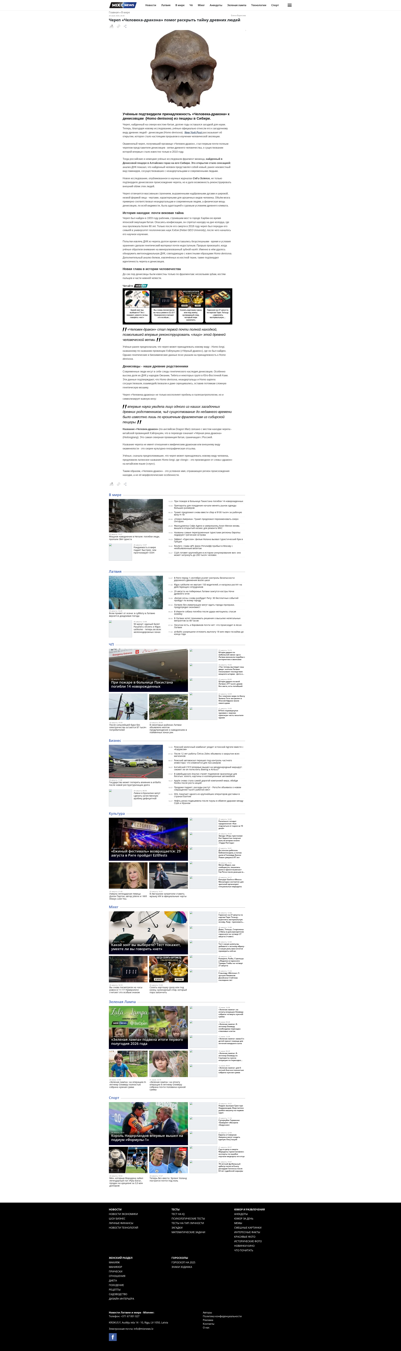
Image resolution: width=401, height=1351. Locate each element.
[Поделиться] (125, 26)
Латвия (165, 5)
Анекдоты (216, 5)
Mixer (201, 5)
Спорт (275, 5)
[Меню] (290, 5)
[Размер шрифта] (111, 26)
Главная (114, 12)
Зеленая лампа (236, 5)
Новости (150, 5)
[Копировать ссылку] (118, 26)
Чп (191, 5)
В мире (180, 5)
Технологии (258, 5)
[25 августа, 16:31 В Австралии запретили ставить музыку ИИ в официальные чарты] (168, 876)
